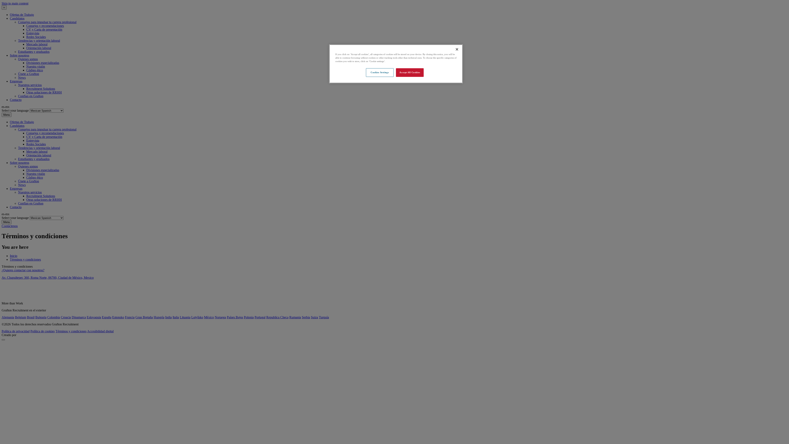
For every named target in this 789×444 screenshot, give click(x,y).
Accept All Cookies (409, 72)
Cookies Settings (380, 72)
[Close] (456, 49)
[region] (396, 63)
